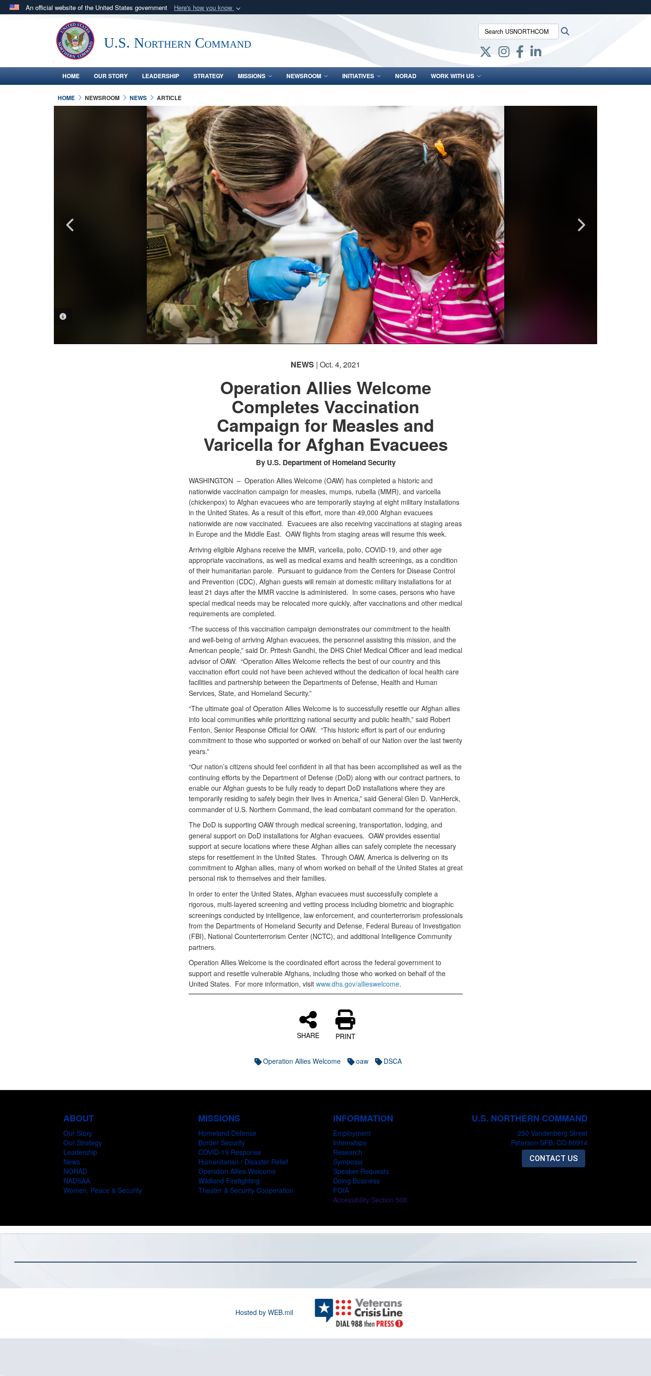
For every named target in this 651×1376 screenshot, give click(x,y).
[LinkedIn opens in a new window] (535, 53)
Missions (251, 75)
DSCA (393, 1061)
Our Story (111, 75)
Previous (70, 224)
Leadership (160, 75)
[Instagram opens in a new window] (503, 53)
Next (580, 224)
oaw (362, 1061)
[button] (208, 8)
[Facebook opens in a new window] (520, 53)
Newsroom (303, 75)
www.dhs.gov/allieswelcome (357, 984)
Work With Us (452, 75)
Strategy (208, 75)
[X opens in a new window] (485, 53)
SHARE (308, 1034)
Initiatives (358, 75)
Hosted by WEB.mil (264, 1312)
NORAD (406, 75)
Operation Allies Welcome (302, 1061)
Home (71, 75)
